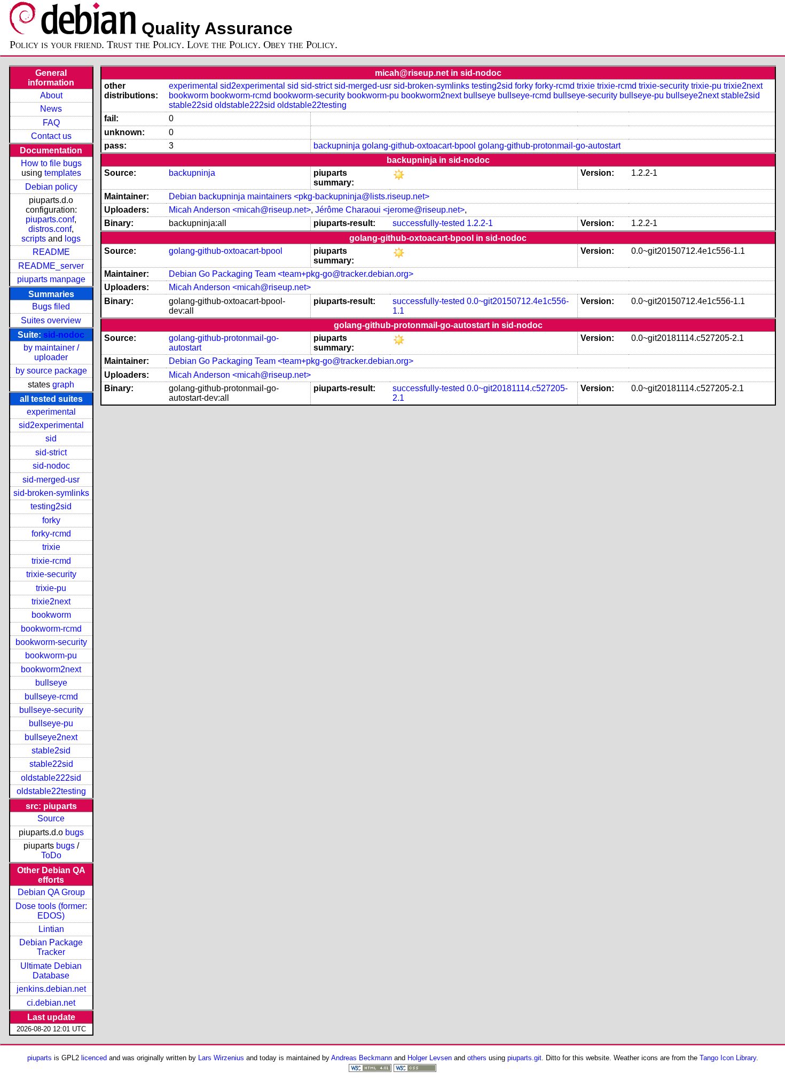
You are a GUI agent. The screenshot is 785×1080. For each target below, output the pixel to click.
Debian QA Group (51, 892)
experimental (51, 411)
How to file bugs (51, 163)
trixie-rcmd (51, 560)
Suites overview (51, 320)
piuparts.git (524, 1058)
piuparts (39, 1058)
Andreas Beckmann (361, 1058)
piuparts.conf (50, 219)
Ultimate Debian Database (51, 970)
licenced (94, 1058)
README (51, 252)
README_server (51, 265)
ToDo (51, 855)
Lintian (51, 929)
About (51, 95)
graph (63, 384)
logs (73, 238)
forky (51, 520)
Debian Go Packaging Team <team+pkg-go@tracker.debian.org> (291, 273)
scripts (33, 238)
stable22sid (51, 763)
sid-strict (51, 452)
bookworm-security (51, 642)
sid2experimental (51, 425)
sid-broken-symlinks (51, 493)
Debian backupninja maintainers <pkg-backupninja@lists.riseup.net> (299, 196)
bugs (74, 832)
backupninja (336, 145)
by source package (51, 370)
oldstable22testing (51, 791)
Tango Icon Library (728, 1058)
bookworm (51, 614)
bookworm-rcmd (51, 628)
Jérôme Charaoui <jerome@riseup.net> (390, 209)
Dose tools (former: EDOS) (51, 911)
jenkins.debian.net (51, 988)
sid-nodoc (63, 334)
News (51, 108)
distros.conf (50, 229)
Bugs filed (51, 306)
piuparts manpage (51, 279)
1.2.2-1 (480, 223)
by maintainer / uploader (51, 352)
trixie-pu (51, 588)
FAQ (51, 122)
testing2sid (51, 506)
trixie (51, 546)
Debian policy (51, 186)
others (476, 1058)
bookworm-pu (51, 655)
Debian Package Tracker (51, 947)
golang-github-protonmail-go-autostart (549, 145)
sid (51, 438)
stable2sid (51, 750)
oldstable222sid (51, 777)
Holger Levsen (429, 1058)
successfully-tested (428, 223)
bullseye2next (51, 737)
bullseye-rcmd (51, 696)
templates (62, 172)
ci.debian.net (51, 1002)
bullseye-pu (51, 723)
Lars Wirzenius (221, 1058)
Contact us (51, 136)
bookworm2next (51, 669)
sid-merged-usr (51, 479)
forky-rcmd (51, 533)
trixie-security (51, 574)
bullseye (51, 682)
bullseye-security (51, 709)
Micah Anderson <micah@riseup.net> (240, 209)
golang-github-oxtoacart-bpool (419, 145)
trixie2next (51, 601)
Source (51, 818)
